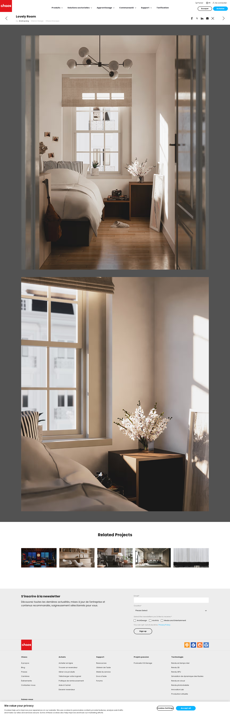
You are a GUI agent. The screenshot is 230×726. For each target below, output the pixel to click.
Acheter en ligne (66, 663)
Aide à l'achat (65, 685)
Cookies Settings (165, 708)
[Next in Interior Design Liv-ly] (223, 18)
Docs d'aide (101, 676)
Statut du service (103, 672)
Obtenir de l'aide (103, 667)
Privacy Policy (164, 625)
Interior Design (37, 21)
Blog (23, 667)
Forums (99, 680)
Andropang (24, 21)
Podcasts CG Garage (143, 663)
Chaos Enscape (52, 21)
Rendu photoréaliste (180, 685)
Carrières (25, 676)
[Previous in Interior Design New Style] (6, 18)
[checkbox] (160, 620)
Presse (24, 672)
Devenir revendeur (67, 689)
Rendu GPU (176, 672)
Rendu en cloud (178, 680)
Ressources (101, 663)
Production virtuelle (179, 694)
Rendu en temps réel (180, 663)
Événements (26, 680)
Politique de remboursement (71, 680)
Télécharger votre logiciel (70, 676)
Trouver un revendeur (68, 667)
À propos (25, 663)
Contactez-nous (28, 685)
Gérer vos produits (67, 672)
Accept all (186, 708)
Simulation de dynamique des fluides (187, 676)
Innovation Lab (177, 689)
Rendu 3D (175, 667)
